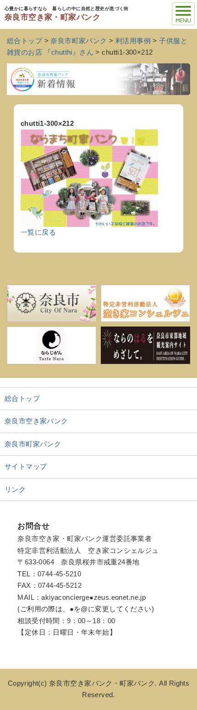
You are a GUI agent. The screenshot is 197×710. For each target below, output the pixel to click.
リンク (15, 489)
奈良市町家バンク (33, 444)
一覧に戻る (38, 232)
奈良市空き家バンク (36, 421)
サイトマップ (26, 466)
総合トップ (22, 398)
